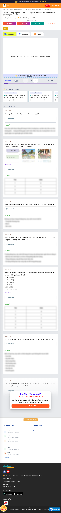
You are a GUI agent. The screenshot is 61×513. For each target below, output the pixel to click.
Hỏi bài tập (3, 509)
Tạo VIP (48, 5)
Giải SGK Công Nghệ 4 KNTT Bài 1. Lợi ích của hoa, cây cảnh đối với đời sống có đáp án (32, 9)
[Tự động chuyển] (48, 80)
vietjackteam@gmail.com (13, 481)
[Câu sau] (35, 81)
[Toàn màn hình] (55, 80)
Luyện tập (25, 34)
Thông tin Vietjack (9, 486)
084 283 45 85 (11, 478)
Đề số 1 (5, 28)
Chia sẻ (10, 23)
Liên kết (5, 484)
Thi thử (39, 34)
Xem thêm (7, 457)
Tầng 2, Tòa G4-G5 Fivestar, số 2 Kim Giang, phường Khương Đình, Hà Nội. (23, 475)
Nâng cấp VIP (31, 406)
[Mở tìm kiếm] (42, 5)
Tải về (38, 23)
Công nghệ (9, 9)
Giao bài (24, 23)
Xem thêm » (8, 164)
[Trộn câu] (52, 80)
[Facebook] (4, 471)
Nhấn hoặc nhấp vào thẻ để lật (32, 75)
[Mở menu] (8, 5)
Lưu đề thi (52, 23)
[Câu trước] (25, 81)
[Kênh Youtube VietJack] (8, 471)
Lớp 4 (4, 9)
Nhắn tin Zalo (56, 509)
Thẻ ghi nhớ (11, 34)
